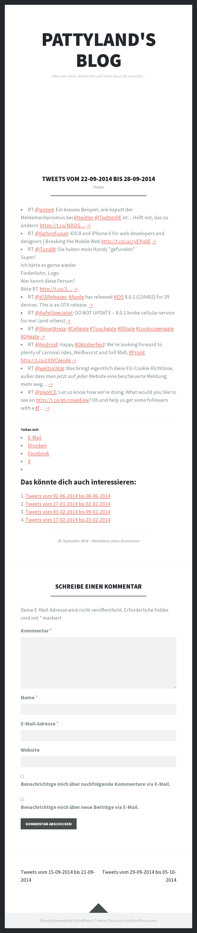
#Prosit (137, 352)
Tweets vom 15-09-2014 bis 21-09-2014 (58, 876)
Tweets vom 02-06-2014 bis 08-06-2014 (67, 495)
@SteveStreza (50, 328)
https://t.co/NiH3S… (62, 225)
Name (29, 697)
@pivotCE (46, 392)
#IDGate (126, 328)
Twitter (98, 187)
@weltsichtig (49, 368)
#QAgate (30, 336)
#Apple (76, 296)
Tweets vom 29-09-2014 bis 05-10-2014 (139, 876)
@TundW (45, 249)
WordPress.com (144, 920)
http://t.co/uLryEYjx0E (126, 241)
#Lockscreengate (155, 328)
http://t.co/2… (56, 288)
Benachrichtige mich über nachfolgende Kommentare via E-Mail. (95, 784)
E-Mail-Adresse (40, 723)
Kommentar (36, 630)
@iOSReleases (51, 296)
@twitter (84, 217)
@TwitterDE (108, 217)
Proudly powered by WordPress (66, 920)
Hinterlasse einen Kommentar (116, 540)
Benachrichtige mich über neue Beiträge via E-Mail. (80, 807)
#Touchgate (103, 328)
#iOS (119, 296)
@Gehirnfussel (51, 233)
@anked (44, 209)
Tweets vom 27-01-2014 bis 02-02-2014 (67, 503)
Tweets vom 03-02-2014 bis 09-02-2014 (67, 511)
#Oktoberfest (89, 344)
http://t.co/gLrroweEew (62, 400)
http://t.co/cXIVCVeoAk (46, 360)
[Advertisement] (100, 139)
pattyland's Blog (98, 50)
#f (37, 407)
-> (88, 225)
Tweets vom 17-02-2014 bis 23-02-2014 (67, 519)
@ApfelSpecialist (54, 312)
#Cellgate (78, 328)
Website (30, 749)
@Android (46, 344)
